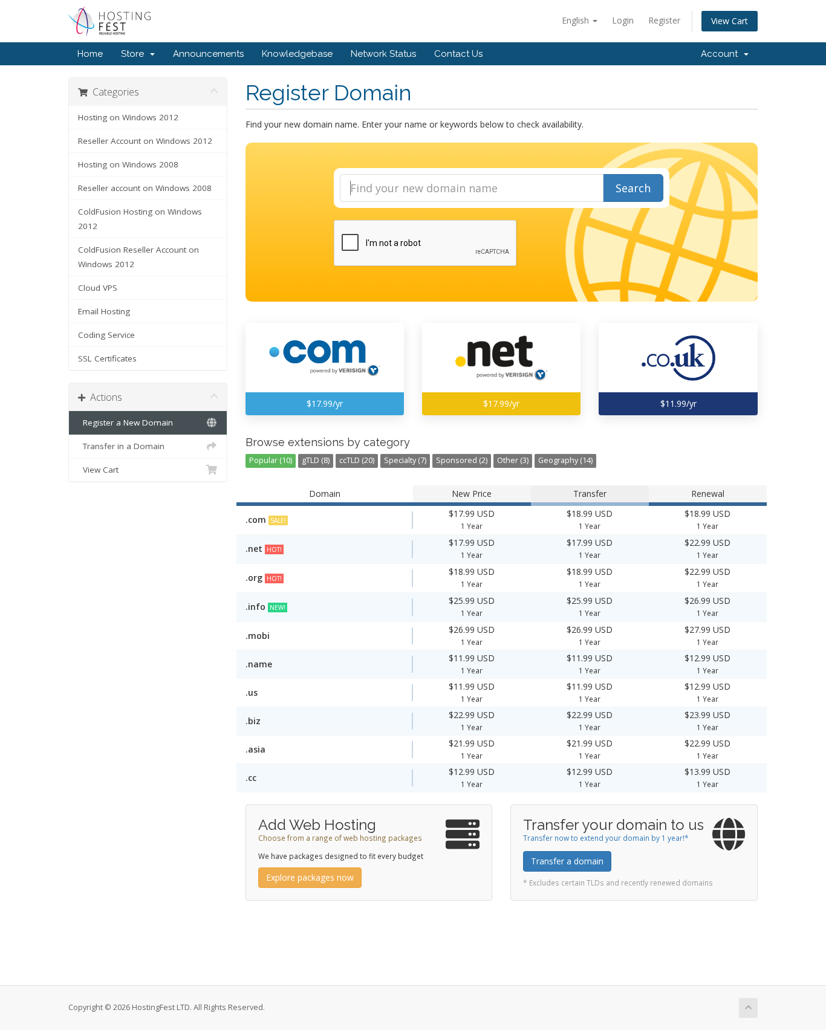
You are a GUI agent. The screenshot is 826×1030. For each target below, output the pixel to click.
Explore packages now (310, 877)
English (576, 20)
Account (722, 53)
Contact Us (458, 53)
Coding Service (106, 334)
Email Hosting (104, 311)
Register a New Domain (125, 422)
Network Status (383, 53)
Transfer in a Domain (121, 446)
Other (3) (512, 460)
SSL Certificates (107, 358)
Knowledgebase (297, 53)
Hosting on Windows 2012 (128, 117)
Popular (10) (270, 460)
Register (664, 20)
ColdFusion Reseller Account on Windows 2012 (138, 257)
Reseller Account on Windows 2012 (145, 140)
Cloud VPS (97, 287)
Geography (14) (565, 460)
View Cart (729, 21)
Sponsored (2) (461, 460)
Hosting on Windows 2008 (128, 164)
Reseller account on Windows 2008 (145, 188)
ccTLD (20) (356, 460)
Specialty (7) (405, 460)
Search (633, 188)
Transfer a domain (567, 861)
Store (135, 53)
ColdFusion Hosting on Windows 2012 (140, 219)
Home (90, 53)
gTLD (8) (316, 460)
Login (623, 20)
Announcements (208, 53)
